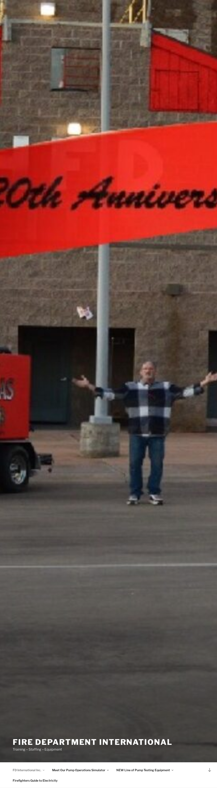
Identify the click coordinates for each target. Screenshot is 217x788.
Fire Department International (92, 742)
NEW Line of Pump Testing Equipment (143, 770)
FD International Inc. (27, 770)
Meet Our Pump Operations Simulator (78, 770)
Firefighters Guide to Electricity (35, 780)
